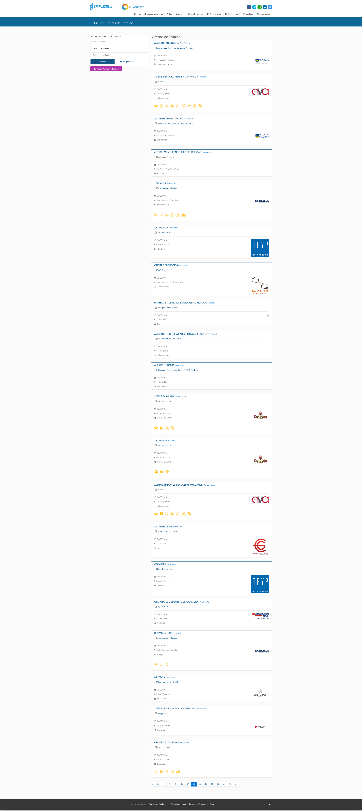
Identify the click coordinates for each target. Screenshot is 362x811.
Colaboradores (196, 14)
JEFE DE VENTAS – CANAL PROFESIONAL (180, 708)
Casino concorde (164, 401)
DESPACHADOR (167, 633)
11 (212, 784)
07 (188, 784)
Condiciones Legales (179, 804)
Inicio (138, 14)
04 (170, 784)
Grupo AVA (161, 81)
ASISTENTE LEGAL (168, 526)
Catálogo (249, 14)
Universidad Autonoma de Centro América (175, 48)
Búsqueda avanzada (131, 61)
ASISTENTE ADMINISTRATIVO (174, 43)
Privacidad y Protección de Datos (202, 804)
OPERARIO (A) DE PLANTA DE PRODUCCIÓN (181, 602)
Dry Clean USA (163, 606)
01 (158, 784)
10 (206, 784)
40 (230, 784)
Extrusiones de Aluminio (167, 188)
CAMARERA (165, 564)
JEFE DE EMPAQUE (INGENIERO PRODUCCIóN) (183, 152)
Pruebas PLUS (234, 14)
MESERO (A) (165, 677)
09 (200, 784)
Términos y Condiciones (158, 804)
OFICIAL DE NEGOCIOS (171, 265)
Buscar (102, 61)
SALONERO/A (166, 227)
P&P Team (161, 270)
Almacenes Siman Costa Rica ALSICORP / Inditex (177, 370)
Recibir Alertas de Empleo (107, 69)
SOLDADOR (165, 183)
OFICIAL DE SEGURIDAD (171, 742)
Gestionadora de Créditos (168, 531)
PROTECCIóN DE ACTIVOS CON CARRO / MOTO (184, 302)
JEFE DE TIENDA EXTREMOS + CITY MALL (180, 76)
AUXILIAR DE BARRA (169, 365)
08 (194, 784)
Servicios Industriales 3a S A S (170, 338)
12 (218, 784)
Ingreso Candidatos (155, 14)
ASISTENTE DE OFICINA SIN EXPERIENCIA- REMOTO (185, 334)
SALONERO (165, 440)
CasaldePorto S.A (164, 232)
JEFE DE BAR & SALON (170, 396)
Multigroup (161, 713)
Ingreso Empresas (176, 14)
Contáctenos (264, 14)
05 (176, 784)
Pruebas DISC (215, 14)
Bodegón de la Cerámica (167, 307)
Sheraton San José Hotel (167, 682)
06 (182, 784)
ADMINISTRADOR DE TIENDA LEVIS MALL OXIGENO (185, 485)
